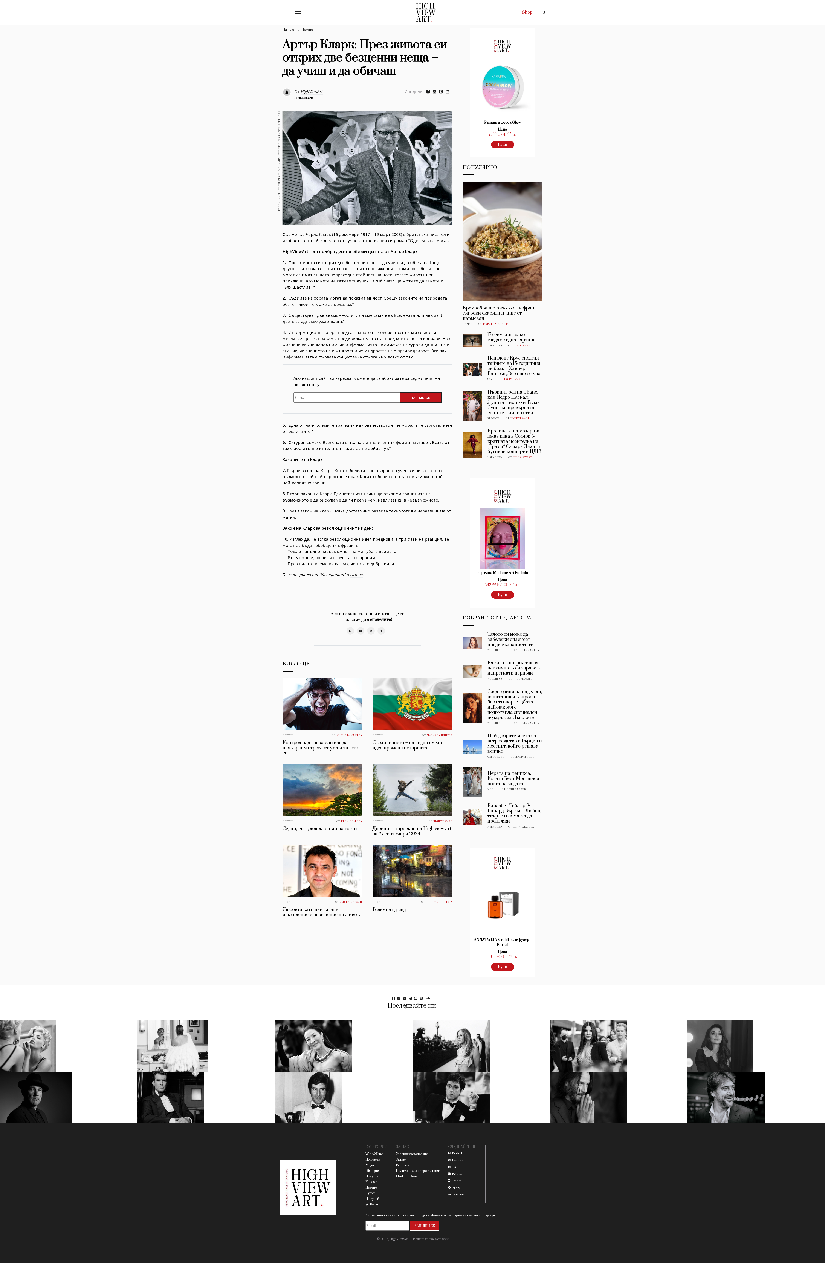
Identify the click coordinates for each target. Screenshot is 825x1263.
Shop (527, 12)
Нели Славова (351, 821)
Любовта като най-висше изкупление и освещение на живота (322, 912)
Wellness (495, 650)
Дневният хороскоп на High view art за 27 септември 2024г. (412, 831)
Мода (491, 789)
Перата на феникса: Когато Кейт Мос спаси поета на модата (513, 779)
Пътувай (372, 1199)
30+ (489, 379)
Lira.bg (356, 574)
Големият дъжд (389, 909)
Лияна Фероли (351, 902)
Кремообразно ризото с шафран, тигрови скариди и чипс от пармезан (499, 313)
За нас (401, 1160)
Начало (288, 30)
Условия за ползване (412, 1154)
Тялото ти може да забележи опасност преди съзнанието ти (510, 639)
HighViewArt (312, 91)
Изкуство (494, 345)
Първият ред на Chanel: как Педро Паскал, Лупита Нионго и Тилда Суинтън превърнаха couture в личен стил (513, 402)
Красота (493, 418)
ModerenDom (406, 1176)
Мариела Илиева (349, 735)
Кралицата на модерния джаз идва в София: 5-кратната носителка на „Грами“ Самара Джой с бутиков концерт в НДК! (514, 441)
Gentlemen (495, 757)
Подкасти (372, 1160)
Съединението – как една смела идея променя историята (407, 745)
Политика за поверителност (418, 1171)
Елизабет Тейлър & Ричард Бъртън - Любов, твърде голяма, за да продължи (514, 813)
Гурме (467, 324)
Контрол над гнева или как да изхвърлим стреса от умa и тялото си (320, 748)
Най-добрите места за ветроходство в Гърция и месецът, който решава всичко (514, 743)
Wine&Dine (374, 1154)
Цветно (307, 30)
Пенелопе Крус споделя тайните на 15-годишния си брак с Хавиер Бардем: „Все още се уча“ (514, 366)
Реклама (402, 1165)
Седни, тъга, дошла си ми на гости (320, 829)
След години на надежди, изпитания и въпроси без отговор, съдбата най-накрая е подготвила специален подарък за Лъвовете (514, 704)
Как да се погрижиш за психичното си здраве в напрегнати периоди (513, 668)
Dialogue (372, 1171)
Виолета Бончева (439, 902)
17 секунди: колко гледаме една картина (511, 337)
